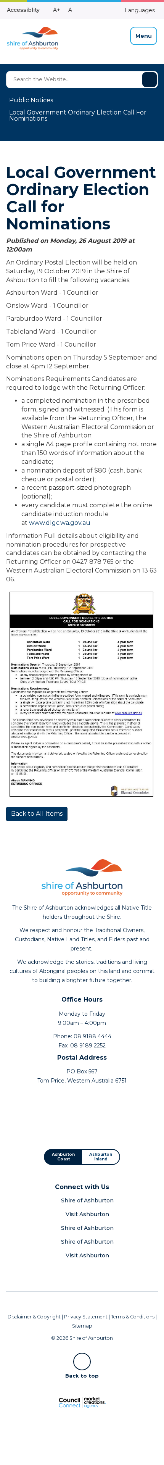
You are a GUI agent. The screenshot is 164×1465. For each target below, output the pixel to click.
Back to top (82, 1375)
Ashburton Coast (63, 1157)
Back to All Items (37, 813)
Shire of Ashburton (87, 1200)
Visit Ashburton (87, 1214)
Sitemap (82, 1326)
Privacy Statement (86, 1317)
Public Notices (31, 100)
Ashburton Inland (100, 1157)
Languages (139, 10)
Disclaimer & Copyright (34, 1317)
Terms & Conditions (132, 1317)
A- (71, 10)
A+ (56, 10)
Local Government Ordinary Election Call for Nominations (77, 115)
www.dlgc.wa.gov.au (59, 522)
